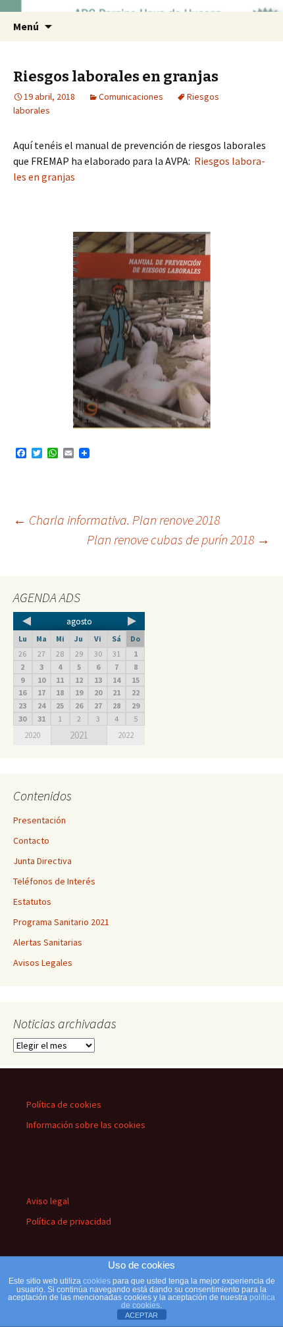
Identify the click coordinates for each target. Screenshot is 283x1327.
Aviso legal (47, 1201)
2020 (32, 735)
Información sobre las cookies (85, 1125)
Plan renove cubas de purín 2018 (178, 539)
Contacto (31, 840)
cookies (97, 1281)
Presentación (39, 820)
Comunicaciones (131, 96)
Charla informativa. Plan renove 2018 (116, 519)
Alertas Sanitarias (47, 942)
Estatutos (32, 901)
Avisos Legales (42, 962)
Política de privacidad (68, 1221)
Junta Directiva (42, 861)
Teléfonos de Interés (54, 881)
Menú (26, 26)
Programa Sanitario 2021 (61, 922)
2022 (126, 735)
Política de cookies (63, 1104)
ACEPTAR (141, 1315)
